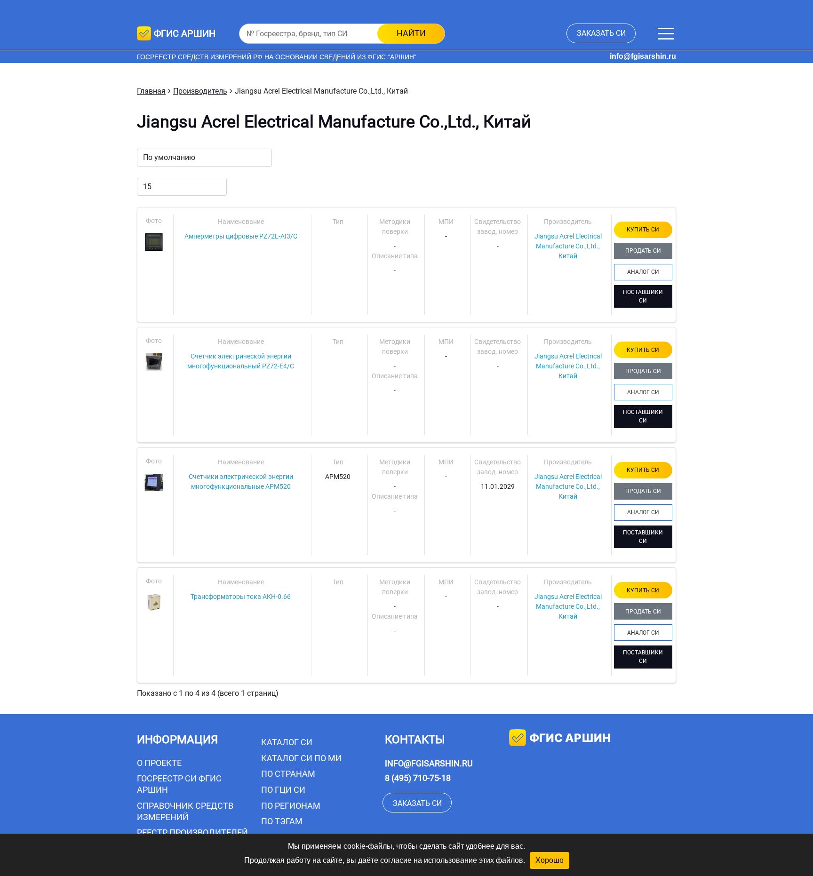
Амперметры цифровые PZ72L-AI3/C (240, 236)
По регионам (290, 806)
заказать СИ (601, 33)
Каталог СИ (286, 742)
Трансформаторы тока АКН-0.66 (241, 596)
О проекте (159, 763)
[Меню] (666, 33)
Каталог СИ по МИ (301, 758)
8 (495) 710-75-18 (418, 778)
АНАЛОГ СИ (643, 272)
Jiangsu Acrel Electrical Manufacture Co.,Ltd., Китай (568, 246)
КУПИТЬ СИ (643, 229)
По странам (288, 774)
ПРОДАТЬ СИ (643, 250)
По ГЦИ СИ (283, 790)
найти (411, 33)
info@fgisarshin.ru (643, 56)
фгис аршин (570, 738)
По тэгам (282, 821)
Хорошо (549, 860)
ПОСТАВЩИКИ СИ (643, 296)
